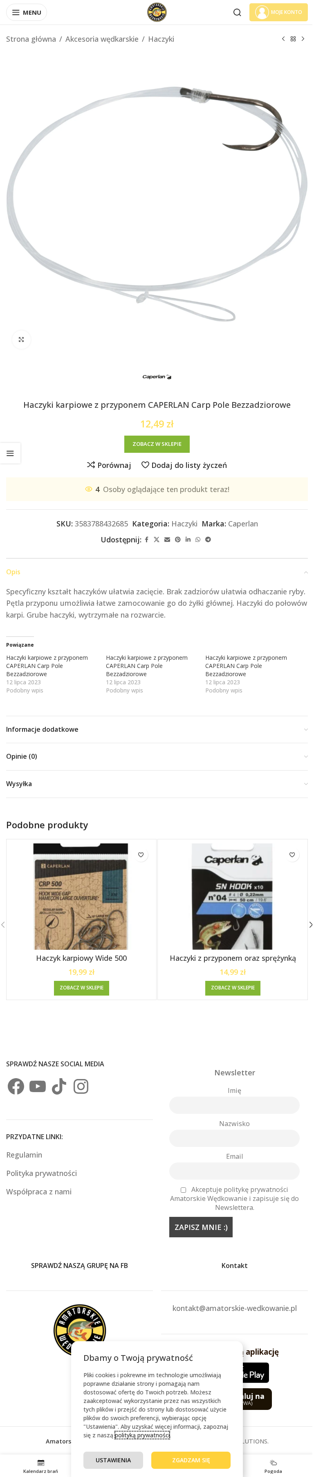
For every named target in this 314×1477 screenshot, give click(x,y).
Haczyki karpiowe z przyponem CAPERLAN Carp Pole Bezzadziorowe (47, 666)
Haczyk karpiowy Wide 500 (81, 958)
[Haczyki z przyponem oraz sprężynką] (232, 896)
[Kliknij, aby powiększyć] (21, 339)
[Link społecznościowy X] (156, 539)
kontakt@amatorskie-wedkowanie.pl (235, 1308)
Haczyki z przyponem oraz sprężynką (233, 958)
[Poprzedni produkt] (283, 39)
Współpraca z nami (39, 1191)
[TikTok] (59, 1086)
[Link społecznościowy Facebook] (146, 539)
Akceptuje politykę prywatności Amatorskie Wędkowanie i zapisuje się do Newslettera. (234, 1198)
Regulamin (25, 1155)
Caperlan (243, 523)
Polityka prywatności (41, 1173)
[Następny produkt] (303, 39)
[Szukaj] (237, 12)
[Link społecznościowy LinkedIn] (188, 539)
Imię (234, 1090)
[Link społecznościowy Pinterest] (178, 539)
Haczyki (161, 39)
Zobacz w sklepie (157, 443)
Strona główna (31, 39)
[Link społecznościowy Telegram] (208, 539)
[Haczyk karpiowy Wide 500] (81, 896)
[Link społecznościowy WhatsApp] (198, 539)
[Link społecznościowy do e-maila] (167, 539)
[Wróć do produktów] (293, 39)
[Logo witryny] (157, 11)
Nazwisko (234, 1123)
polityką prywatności (142, 1435)
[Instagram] (81, 1086)
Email (234, 1156)
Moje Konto (286, 12)
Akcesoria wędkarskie (102, 39)
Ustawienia (113, 1460)
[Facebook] (16, 1086)
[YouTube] (37, 1086)
